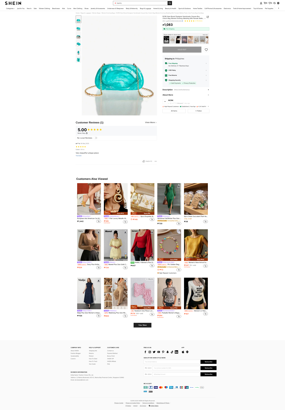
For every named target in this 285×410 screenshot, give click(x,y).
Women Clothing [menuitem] (44, 8)
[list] (161, 352)
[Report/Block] (155, 161)
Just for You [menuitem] (21, 8)
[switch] (95, 138)
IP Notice (128, 406)
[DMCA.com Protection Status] (151, 391)
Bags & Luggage (86, 13)
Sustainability (75, 356)
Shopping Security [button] (175, 80)
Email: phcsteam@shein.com (79, 380)
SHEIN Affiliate (111, 361)
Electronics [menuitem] (227, 8)
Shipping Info (93, 351)
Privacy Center (118, 403)
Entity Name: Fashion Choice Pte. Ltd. (82, 375)
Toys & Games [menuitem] (258, 8)
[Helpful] (143, 161)
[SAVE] (206, 50)
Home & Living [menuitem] (158, 8)
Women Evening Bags (108, 13)
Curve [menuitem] (69, 8)
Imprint (135, 406)
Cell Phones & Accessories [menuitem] (213, 8)
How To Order (93, 359)
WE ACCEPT (148, 383)
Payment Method (112, 353)
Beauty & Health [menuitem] (170, 8)
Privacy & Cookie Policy (133, 403)
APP (182, 347)
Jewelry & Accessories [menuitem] (98, 8)
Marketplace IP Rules (163, 403)
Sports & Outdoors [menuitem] (184, 8)
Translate (78, 155)
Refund (91, 356)
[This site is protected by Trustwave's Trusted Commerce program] (145, 391)
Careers (73, 359)
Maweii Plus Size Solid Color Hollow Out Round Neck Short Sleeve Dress (116, 264)
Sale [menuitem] (35, 8)
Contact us (110, 351)
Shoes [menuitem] (86, 8)
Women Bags (96, 13)
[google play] (187, 353)
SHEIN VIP (110, 359)
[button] (274, 3)
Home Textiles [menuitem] (197, 8)
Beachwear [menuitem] (56, 8)
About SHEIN (75, 351)
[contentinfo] (180, 387)
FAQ (108, 364)
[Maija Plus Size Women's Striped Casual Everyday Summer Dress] (89, 293)
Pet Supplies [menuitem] (269, 8)
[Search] (170, 3)
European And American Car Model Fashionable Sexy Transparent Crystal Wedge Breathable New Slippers (89, 218)
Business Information (79, 372)
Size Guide (92, 364)
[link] (265, 3)
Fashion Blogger (76, 353)
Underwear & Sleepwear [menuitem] (115, 8)
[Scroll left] (276, 8)
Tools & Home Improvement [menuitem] (242, 8)
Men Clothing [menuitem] (77, 8)
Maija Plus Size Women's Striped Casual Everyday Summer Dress (89, 313)
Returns (91, 353)
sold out (182, 49)
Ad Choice (143, 406)
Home (77, 13)
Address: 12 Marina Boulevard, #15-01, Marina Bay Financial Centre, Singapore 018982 (97, 377)
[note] (116, 213)
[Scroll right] (278, 8)
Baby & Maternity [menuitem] (132, 8)
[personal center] (261, 3)
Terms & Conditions (148, 403)
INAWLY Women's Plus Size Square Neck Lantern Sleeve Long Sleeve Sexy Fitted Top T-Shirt (142, 262)
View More (142, 325)
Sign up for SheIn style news (155, 358)
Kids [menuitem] (63, 8)
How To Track (93, 361)
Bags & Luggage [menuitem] (145, 8)
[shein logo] (13, 3)
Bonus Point (111, 356)
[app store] (183, 353)
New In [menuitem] (29, 8)
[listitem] (166, 39)
